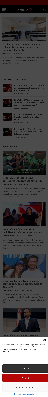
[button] (44, 340)
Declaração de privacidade (24, 394)
